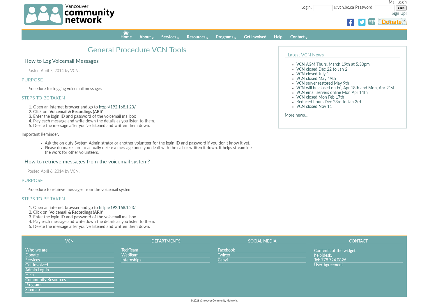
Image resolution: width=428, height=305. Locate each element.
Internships (131, 260)
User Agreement (328, 265)
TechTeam (129, 250)
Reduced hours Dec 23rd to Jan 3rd (328, 102)
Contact (297, 37)
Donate (32, 255)
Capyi (223, 260)
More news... (296, 115)
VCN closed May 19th (316, 79)
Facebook (226, 250)
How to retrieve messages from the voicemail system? (87, 162)
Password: (365, 8)
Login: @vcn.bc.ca (328, 8)
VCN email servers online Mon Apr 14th (332, 93)
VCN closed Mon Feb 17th (320, 97)
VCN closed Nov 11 (314, 107)
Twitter (224, 255)
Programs (224, 37)
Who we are (36, 250)
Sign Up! (399, 14)
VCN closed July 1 (312, 74)
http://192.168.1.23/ (117, 107)
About (145, 37)
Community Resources (45, 280)
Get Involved (255, 37)
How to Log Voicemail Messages (61, 61)
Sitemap (32, 290)
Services (168, 37)
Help (278, 37)
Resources (196, 37)
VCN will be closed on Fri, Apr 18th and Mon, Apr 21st (345, 88)
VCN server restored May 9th (322, 83)
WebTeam (130, 255)
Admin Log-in (37, 270)
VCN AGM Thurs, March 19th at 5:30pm (333, 65)
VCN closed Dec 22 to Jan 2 (321, 69)
